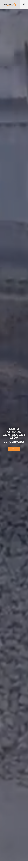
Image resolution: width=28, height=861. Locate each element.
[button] (24, 4)
